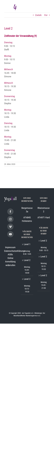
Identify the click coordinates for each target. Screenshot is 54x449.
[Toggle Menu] (47, 8)
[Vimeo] (10, 227)
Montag (7, 56)
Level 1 (27, 244)
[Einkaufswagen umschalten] (35, 8)
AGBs (10, 254)
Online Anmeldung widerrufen (10, 262)
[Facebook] (10, 212)
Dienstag (8, 42)
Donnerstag (9, 96)
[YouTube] (10, 234)
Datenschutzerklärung (14, 251)
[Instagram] (10, 219)
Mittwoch (8, 69)
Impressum (10, 247)
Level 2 (27, 260)
